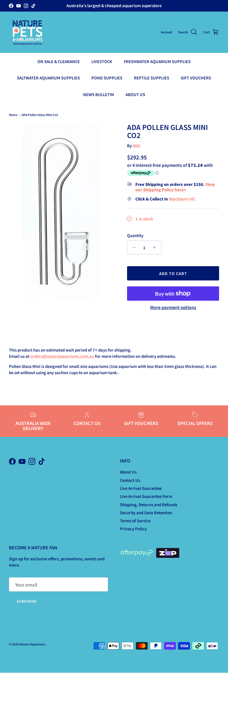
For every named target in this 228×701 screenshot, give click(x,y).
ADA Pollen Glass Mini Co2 (40, 115)
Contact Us (130, 480)
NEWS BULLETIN (98, 94)
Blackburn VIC (182, 199)
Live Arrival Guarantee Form (146, 496)
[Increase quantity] (156, 247)
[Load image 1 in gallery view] (61, 211)
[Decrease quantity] (132, 247)
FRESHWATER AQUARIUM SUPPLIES (157, 61)
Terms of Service (135, 520)
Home (13, 115)
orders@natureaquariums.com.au (62, 356)
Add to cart (173, 273)
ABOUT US (135, 94)
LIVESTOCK (101, 61)
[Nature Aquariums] (27, 32)
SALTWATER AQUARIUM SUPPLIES (48, 78)
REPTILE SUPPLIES (151, 78)
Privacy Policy (133, 528)
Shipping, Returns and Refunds (148, 504)
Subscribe (27, 601)
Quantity (135, 235)
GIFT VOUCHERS (196, 78)
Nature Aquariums (32, 644)
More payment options (173, 307)
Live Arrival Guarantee (141, 488)
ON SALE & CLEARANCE (58, 61)
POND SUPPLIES (106, 78)
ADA (136, 145)
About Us (128, 472)
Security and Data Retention (146, 512)
